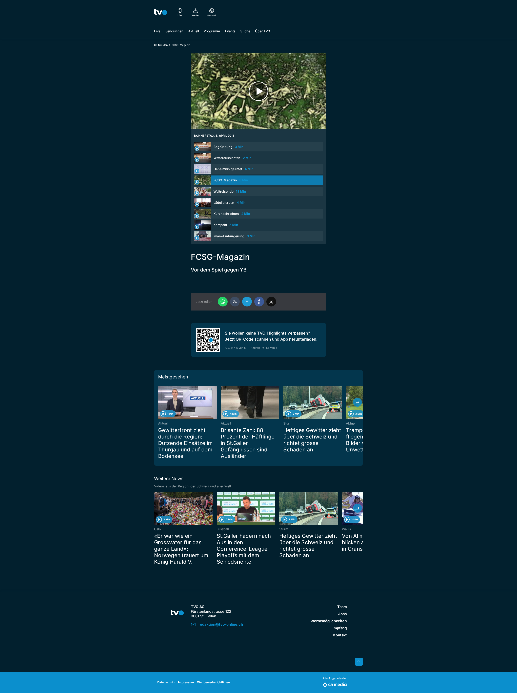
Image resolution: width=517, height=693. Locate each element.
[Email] (247, 301)
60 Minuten (161, 44)
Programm (212, 31)
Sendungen (174, 31)
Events (230, 31)
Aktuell (193, 31)
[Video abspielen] (258, 91)
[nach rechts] (357, 402)
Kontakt (340, 635)
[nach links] (159, 402)
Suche (245, 31)
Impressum (186, 682)
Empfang (339, 628)
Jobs (342, 614)
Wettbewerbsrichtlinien (213, 682)
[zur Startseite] (160, 12)
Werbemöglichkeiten (328, 621)
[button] (235, 301)
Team (342, 607)
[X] (271, 301)
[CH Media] (335, 684)
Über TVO (262, 31)
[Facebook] (259, 301)
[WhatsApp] (223, 301)
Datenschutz (166, 682)
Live (157, 31)
